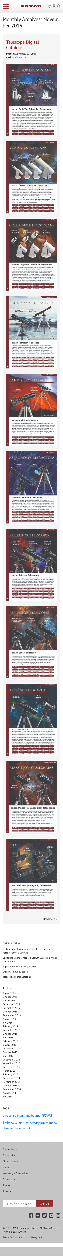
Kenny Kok (20, 57)
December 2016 (11, 1059)
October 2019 (10, 1011)
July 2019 (8, 1022)
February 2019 (10, 1026)
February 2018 (10, 1041)
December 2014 (11, 1078)
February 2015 (10, 1074)
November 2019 (11, 1007)
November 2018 (11, 1030)
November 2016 (11, 1063)
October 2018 (10, 1033)
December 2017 (11, 1048)
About (10, 1161)
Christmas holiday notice (15, 971)
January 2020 (9, 1000)
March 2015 (9, 1070)
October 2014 (10, 1085)
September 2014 (12, 1089)
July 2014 (8, 1096)
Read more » (50, 918)
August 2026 (9, 993)
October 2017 (10, 1052)
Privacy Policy (37, 1237)
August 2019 (9, 1019)
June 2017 (8, 1056)
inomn (21, 1115)
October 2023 (10, 996)
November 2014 (11, 1081)
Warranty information (15, 1173)
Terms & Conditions (13, 1237)
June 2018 (8, 1037)
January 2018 (9, 1044)
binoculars (10, 1115)
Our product (10, 1155)
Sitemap (7, 1191)
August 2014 (9, 1092)
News (6, 1167)
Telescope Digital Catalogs (22, 44)
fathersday (33, 1123)
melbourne (33, 1115)
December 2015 (11, 1067)
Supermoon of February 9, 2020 (20, 966)
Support (7, 1185)
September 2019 (12, 1015)
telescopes (14, 1122)
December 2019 (11, 1004)
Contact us (9, 1179)
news (46, 1115)
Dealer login (10, 1149)
